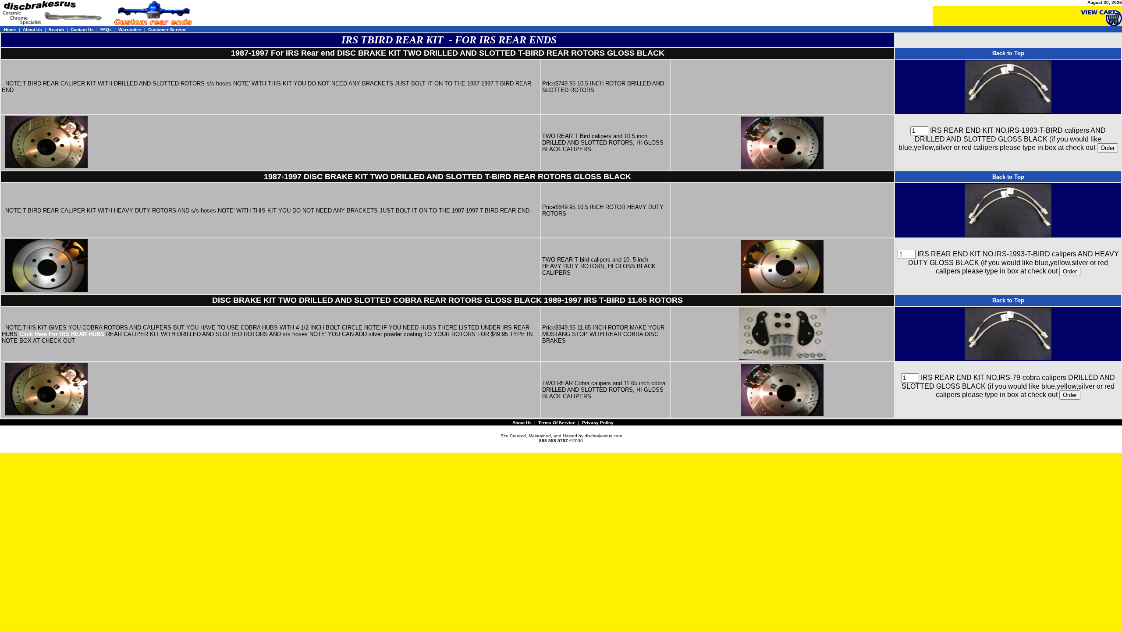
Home (10, 29)
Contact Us (82, 29)
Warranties (130, 29)
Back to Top (1008, 53)
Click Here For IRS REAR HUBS (61, 334)
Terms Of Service (556, 422)
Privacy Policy (598, 422)
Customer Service (167, 29)
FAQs (106, 29)
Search (56, 29)
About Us (32, 29)
